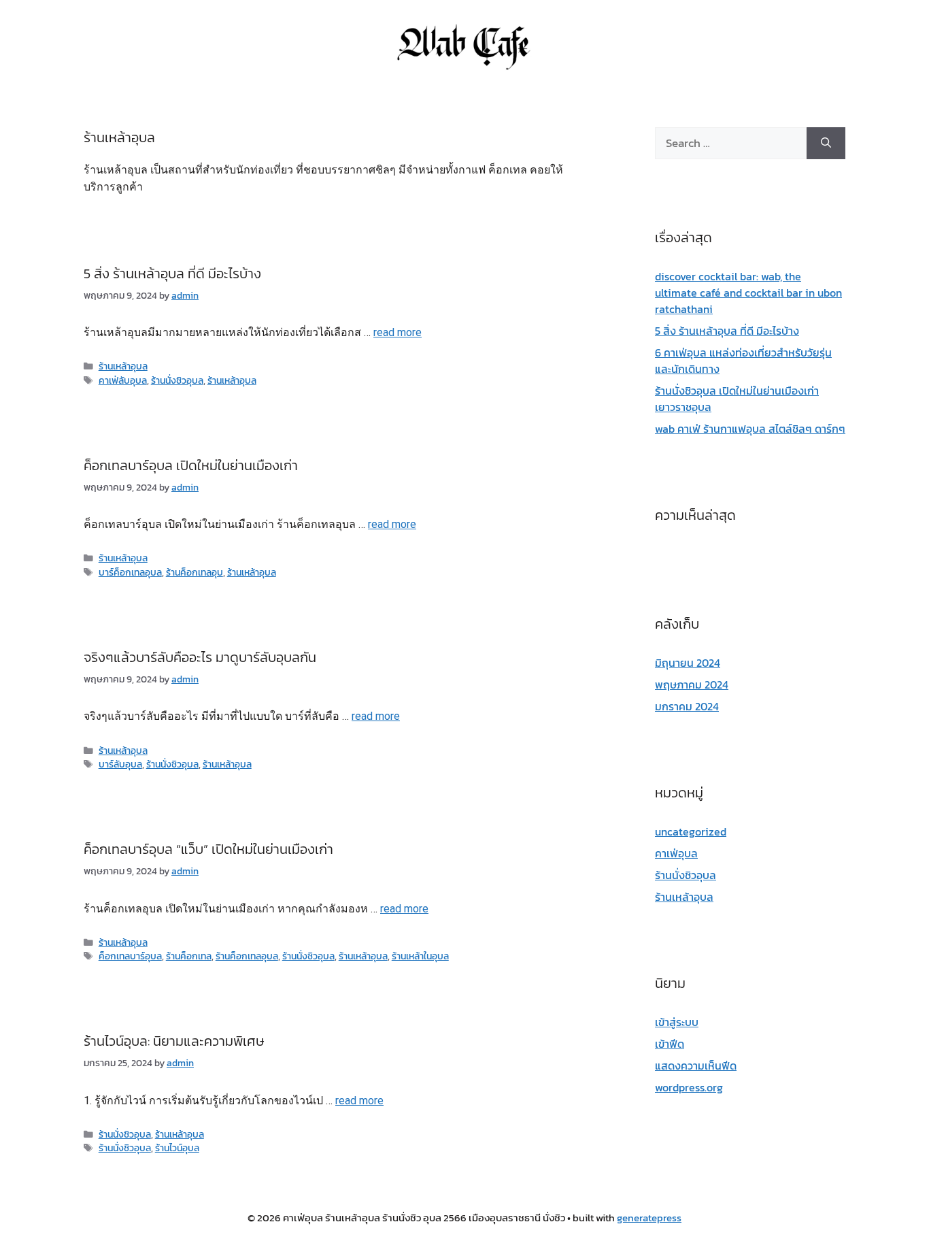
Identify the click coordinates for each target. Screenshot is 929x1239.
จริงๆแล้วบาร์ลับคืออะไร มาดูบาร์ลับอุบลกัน (200, 657)
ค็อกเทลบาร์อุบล (130, 956)
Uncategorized (690, 831)
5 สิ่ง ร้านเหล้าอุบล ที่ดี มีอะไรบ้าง (172, 273)
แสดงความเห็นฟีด (696, 1065)
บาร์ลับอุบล (120, 764)
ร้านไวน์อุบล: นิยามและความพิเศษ (174, 1041)
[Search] (826, 143)
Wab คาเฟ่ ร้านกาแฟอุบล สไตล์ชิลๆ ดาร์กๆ (750, 428)
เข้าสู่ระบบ (676, 1022)
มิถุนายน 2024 (687, 663)
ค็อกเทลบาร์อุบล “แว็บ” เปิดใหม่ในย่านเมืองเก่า (208, 849)
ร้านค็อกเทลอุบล (247, 956)
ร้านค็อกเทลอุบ (194, 572)
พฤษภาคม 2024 (691, 684)
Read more (397, 332)
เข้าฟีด (669, 1044)
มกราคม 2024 (687, 706)
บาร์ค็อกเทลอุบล (130, 572)
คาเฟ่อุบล (676, 853)
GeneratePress (649, 1217)
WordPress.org (689, 1087)
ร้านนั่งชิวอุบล (177, 380)
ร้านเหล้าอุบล (123, 366)
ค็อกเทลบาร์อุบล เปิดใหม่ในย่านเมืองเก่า (191, 465)
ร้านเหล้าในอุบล (420, 956)
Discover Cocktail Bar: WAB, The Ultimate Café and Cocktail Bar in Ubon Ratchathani (748, 292)
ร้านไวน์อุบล (177, 1148)
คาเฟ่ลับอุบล (123, 380)
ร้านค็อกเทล (189, 956)
